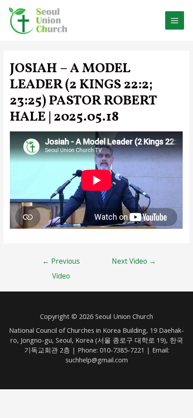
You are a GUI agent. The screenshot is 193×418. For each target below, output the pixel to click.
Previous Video (61, 263)
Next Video (134, 261)
